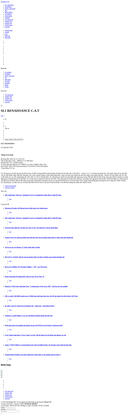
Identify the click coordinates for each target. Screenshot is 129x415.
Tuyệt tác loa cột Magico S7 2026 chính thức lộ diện (22, 247)
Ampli (7, 32)
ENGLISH (8, 16)
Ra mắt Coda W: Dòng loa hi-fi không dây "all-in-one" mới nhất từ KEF (30, 306)
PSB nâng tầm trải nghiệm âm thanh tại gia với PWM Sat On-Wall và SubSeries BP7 (34, 325)
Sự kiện (7, 81)
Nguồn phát (8, 30)
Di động (7, 74)
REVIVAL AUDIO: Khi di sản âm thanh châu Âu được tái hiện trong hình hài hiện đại (34, 257)
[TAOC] (1, 377)
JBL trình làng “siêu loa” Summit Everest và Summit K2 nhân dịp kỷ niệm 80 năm (33, 195)
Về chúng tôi (9, 20)
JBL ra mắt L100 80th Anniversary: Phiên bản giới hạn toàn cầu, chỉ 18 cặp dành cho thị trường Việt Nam (41, 296)
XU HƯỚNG (9, 5)
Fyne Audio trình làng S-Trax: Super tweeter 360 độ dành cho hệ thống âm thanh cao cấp (35, 335)
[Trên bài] (1, 106)
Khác (6, 85)
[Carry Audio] (1, 373)
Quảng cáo (8, 23)
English (7, 83)
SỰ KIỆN (8, 14)
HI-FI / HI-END (10, 9)
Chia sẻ (10, 186)
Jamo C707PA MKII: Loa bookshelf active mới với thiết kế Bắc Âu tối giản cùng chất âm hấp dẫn (38, 345)
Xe (6, 78)
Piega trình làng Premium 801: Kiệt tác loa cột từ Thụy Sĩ (24, 276)
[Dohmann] (1, 371)
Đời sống (8, 79)
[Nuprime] (1, 375)
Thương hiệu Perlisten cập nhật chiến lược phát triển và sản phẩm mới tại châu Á (33, 355)
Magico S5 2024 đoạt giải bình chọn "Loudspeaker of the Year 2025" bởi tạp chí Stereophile (36, 286)
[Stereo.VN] (5, 2)
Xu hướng (8, 72)
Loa (6, 34)
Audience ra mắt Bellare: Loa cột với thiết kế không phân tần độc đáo (29, 315)
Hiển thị (7, 36)
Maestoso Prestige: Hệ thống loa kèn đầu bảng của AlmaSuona (26, 208)
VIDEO (7, 18)
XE (6, 10)
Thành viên (8, 21)
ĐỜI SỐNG (9, 12)
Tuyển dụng (8, 25)
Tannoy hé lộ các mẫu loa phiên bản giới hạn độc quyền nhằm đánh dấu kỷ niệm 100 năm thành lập (39, 237)
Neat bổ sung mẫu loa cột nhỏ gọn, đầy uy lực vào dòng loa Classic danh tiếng (31, 228)
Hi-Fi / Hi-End (9, 76)
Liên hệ (7, 27)
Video (7, 87)
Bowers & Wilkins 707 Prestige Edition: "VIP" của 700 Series (26, 267)
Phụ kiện (7, 38)
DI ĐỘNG (8, 7)
